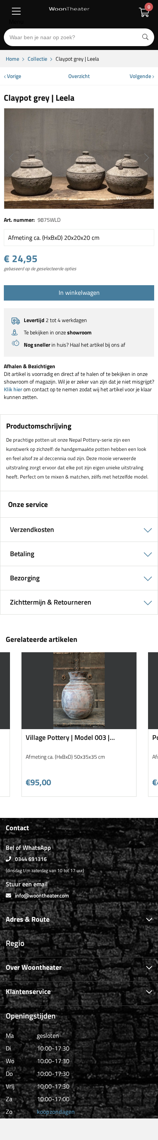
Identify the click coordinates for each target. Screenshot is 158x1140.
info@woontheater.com (42, 895)
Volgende (141, 76)
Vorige (13, 76)
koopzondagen (56, 1111)
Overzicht (79, 76)
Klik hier (13, 389)
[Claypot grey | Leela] (79, 158)
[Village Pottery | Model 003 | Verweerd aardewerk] (79, 726)
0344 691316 (31, 859)
